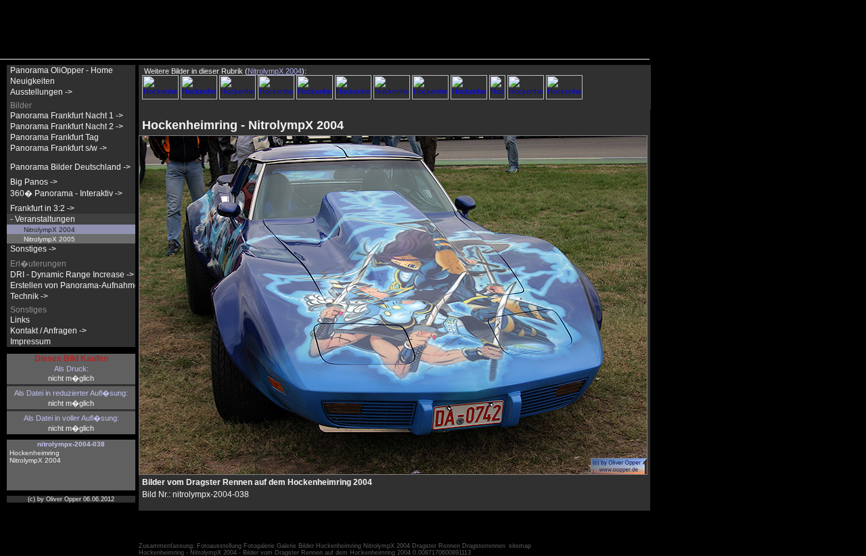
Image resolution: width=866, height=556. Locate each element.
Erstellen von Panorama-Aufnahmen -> (82, 285)
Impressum (30, 341)
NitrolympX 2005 (49, 239)
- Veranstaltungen (42, 219)
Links (20, 320)
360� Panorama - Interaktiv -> (66, 193)
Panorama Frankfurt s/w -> (58, 148)
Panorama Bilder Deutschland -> (70, 167)
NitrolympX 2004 (49, 229)
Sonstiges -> (33, 249)
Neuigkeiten (32, 81)
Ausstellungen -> (41, 92)
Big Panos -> (34, 182)
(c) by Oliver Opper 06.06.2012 (71, 499)
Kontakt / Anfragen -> (48, 330)
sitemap (520, 545)
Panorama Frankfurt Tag (54, 137)
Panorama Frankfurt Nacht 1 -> (66, 115)
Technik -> (29, 296)
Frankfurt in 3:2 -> (42, 208)
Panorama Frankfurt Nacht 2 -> (66, 126)
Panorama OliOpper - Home (61, 70)
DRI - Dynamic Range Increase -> (72, 274)
